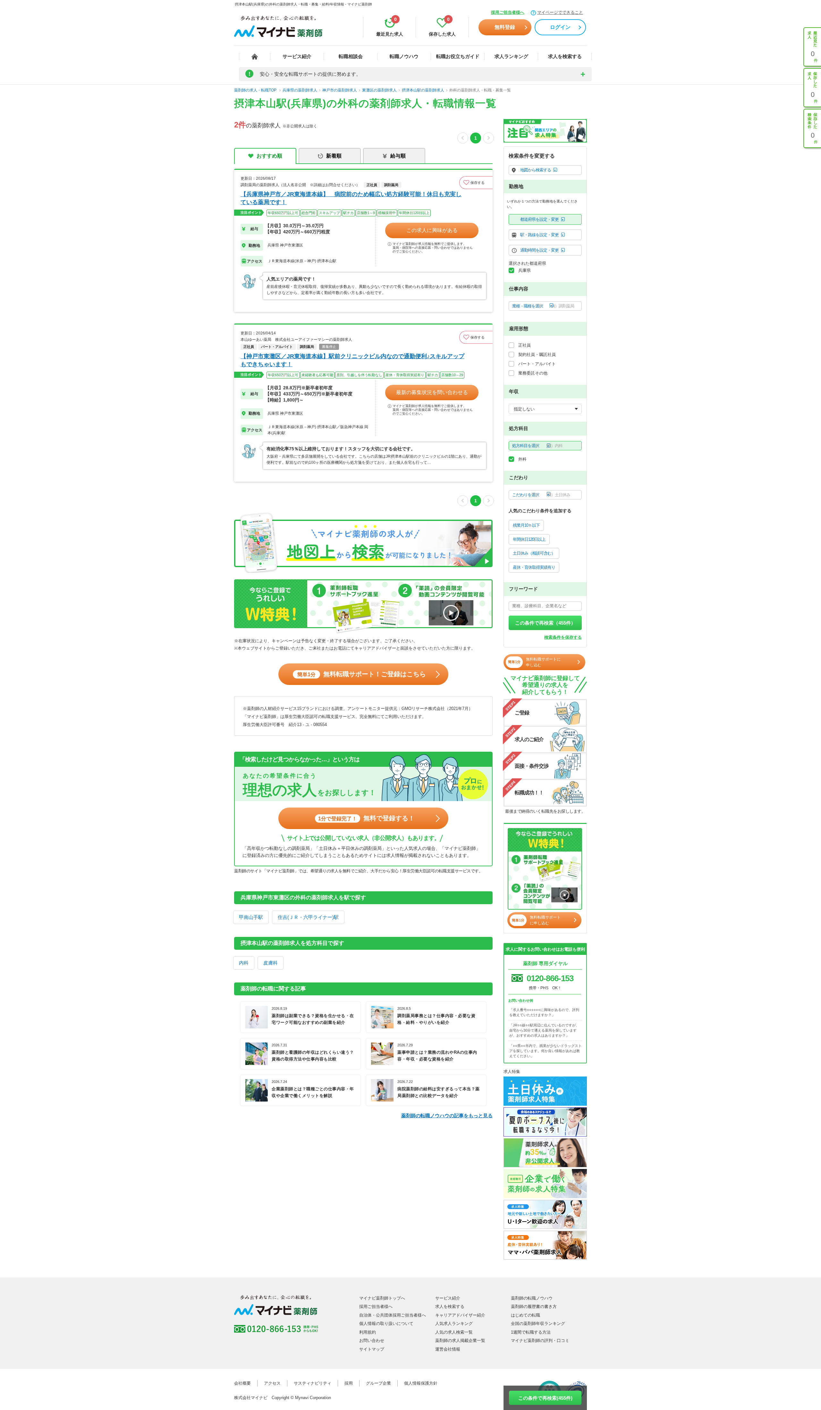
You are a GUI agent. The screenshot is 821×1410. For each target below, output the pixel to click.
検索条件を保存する (563, 637)
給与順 (398, 156)
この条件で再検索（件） (545, 623)
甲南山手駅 (251, 917)
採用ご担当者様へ (507, 12)
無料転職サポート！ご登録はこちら (361, 674)
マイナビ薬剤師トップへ (382, 1298)
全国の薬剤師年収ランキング (538, 1323)
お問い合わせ (371, 1340)
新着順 (334, 156)
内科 (244, 962)
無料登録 (505, 27)
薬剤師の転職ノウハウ (532, 1298)
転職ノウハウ (404, 56)
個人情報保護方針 (420, 1383)
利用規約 (367, 1332)
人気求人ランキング (454, 1323)
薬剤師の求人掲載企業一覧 (460, 1340)
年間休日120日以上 (529, 539)
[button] (476, 182)
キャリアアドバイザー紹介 (460, 1315)
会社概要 (242, 1383)
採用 (348, 1383)
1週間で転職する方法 (531, 1332)
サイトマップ (371, 1349)
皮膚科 (270, 962)
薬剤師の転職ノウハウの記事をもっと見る (447, 1115)
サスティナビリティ (312, 1383)
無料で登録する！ (366, 818)
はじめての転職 (525, 1315)
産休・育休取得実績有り (534, 567)
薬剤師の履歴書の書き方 (534, 1306)
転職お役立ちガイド (457, 56)
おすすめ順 (269, 156)
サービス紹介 (297, 56)
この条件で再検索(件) (545, 1398)
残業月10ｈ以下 (526, 525)
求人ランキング (511, 56)
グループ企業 (378, 1383)
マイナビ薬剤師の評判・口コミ (540, 1340)
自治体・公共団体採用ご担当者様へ (392, 1315)
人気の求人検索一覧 (454, 1332)
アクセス (272, 1383)
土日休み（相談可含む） (534, 553)
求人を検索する (565, 56)
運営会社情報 (447, 1349)
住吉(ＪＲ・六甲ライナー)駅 (308, 917)
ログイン (560, 27)
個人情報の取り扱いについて (386, 1323)
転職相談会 (351, 56)
